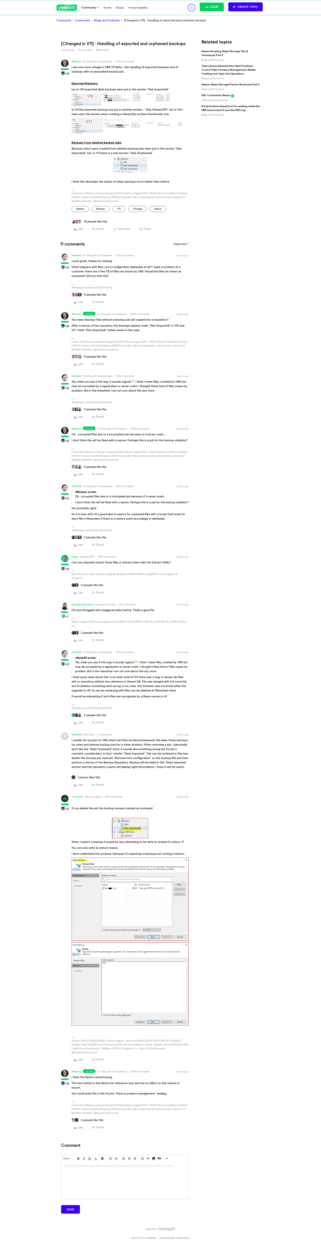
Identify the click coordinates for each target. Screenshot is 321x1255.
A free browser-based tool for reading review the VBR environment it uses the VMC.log (230, 108)
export (158, 209)
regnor (75, 557)
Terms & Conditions (143, 1237)
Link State (77, 797)
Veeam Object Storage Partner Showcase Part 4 (230, 84)
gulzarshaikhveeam (83, 604)
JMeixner (76, 61)
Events (107, 8)
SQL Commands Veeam (215, 95)
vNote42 (77, 255)
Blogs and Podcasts (107, 20)
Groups (120, 8)
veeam (80, 209)
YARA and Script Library (214, 100)
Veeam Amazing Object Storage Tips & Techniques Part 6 (224, 53)
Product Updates (138, 8)
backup (100, 209)
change (137, 209)
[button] (245, 6)
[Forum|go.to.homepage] (66, 8)
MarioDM (77, 735)
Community (63, 20)
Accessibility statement (174, 1237)
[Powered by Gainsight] (161, 1230)
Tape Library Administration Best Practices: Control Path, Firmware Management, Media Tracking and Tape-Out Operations (228, 70)
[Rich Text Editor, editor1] (124, 1180)
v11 (119, 209)
